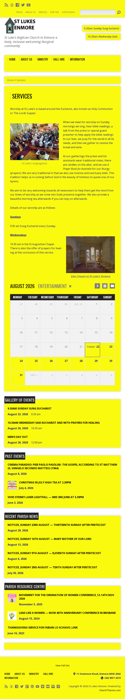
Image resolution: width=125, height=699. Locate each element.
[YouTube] (28, 5)
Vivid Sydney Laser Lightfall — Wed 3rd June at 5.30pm (46, 497)
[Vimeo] (42, 686)
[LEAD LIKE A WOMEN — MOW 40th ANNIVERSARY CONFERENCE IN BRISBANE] (12, 618)
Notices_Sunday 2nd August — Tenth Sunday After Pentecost (52, 567)
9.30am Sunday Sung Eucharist (30, 408)
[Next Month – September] (97, 286)
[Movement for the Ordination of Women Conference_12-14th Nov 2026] (12, 601)
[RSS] (6, 5)
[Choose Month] (104, 286)
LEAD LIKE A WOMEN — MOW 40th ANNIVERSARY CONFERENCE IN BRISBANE (67, 613)
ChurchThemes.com (110, 690)
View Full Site (62, 665)
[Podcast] (12, 5)
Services (21, 80)
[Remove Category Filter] (70, 286)
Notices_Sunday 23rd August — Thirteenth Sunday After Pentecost (57, 525)
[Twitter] (23, 5)
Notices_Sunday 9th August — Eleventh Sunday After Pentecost (54, 553)
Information (11, 678)
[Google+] (27, 686)
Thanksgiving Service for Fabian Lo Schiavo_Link (43, 627)
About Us (19, 674)
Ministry (34, 674)
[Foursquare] (58, 686)
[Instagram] (53, 686)
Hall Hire (48, 674)
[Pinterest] (32, 686)
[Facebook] (17, 5)
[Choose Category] (112, 286)
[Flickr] (47, 686)
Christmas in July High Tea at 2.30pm (45, 482)
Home (10, 80)
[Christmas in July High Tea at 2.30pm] (12, 488)
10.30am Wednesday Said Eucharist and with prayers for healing (54, 422)
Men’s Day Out (18, 437)
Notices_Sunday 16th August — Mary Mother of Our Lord (49, 539)
